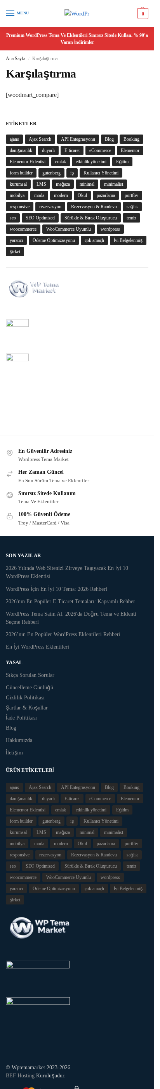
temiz (131, 218)
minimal (87, 184)
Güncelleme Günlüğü (29, 687)
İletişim (14, 753)
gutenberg (51, 173)
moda (39, 195)
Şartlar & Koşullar (27, 708)
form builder (21, 173)
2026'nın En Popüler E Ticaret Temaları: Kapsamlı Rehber (70, 601)
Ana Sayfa (15, 58)
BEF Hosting (20, 1076)
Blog (109, 139)
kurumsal (18, 184)
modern (61, 195)
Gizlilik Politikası (25, 698)
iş (72, 173)
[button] (142, 13)
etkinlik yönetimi (91, 161)
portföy (131, 195)
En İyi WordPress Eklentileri (37, 647)
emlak (60, 161)
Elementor (130, 150)
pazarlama (106, 195)
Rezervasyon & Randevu (94, 206)
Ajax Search (40, 139)
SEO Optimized (40, 218)
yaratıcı (16, 240)
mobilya (17, 195)
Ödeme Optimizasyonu (54, 240)
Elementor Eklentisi (27, 161)
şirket (15, 251)
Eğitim (122, 161)
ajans (14, 139)
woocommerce (23, 229)
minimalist (113, 184)
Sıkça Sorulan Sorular (30, 675)
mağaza (63, 184)
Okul (82, 195)
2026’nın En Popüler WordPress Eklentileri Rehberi (63, 634)
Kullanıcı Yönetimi (100, 173)
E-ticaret (72, 150)
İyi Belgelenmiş (128, 240)
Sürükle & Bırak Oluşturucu (90, 218)
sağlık (132, 206)
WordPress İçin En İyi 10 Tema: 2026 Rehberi (56, 589)
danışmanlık (21, 150)
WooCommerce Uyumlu (68, 229)
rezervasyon (50, 206)
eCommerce (100, 150)
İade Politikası (21, 718)
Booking (131, 139)
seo (13, 218)
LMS (41, 184)
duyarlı (48, 150)
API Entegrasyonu (78, 139)
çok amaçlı (94, 240)
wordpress (110, 229)
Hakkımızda (19, 740)
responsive (20, 206)
